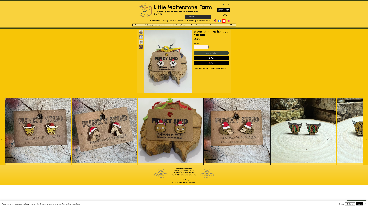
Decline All (350, 204)
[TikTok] (215, 21)
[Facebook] (219, 21)
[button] (227, 15)
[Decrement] (195, 47)
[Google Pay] (211, 63)
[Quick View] (38, 130)
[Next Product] (366, 140)
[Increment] (207, 47)
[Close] (366, 203)
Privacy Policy (76, 204)
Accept (360, 204)
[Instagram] (228, 21)
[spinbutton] (201, 47)
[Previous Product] (2, 140)
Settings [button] (341, 204)
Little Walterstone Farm (183, 7)
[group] (184, 140)
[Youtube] (223, 21)
